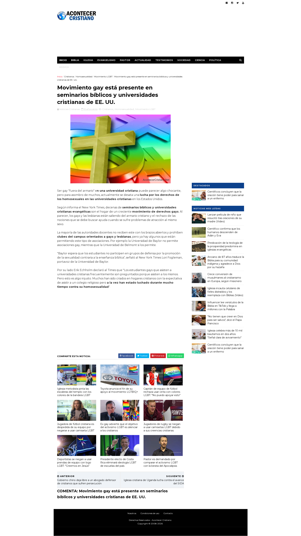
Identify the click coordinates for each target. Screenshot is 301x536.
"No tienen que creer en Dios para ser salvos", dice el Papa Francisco (225, 320)
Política (215, 60)
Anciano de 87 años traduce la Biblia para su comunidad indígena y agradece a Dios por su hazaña (225, 262)
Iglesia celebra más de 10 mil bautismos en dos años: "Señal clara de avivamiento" (224, 334)
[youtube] (243, 3)
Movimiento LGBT (103, 76)
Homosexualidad (84, 76)
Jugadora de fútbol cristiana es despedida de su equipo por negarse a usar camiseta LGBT (75, 427)
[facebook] (227, 3)
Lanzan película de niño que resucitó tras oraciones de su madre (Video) (224, 218)
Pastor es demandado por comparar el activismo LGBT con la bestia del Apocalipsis (161, 462)
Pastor (125, 60)
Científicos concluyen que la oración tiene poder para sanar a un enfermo (225, 195)
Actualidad (143, 60)
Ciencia (200, 60)
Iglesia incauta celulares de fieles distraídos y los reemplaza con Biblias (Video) (225, 292)
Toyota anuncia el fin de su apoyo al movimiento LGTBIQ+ (119, 390)
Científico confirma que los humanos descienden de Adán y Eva (223, 232)
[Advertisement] (180, 32)
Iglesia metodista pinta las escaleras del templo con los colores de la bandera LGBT (74, 392)
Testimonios (164, 60)
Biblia (75, 60)
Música (64, 67)
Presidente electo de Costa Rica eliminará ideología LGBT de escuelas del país (118, 462)
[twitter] (238, 3)
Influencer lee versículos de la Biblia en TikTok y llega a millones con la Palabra (225, 306)
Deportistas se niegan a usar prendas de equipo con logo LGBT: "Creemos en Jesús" (74, 462)
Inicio (63, 60)
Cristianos (69, 76)
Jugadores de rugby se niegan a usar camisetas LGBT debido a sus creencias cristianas (162, 427)
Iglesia (88, 60)
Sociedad (184, 60)
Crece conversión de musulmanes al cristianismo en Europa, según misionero (224, 278)
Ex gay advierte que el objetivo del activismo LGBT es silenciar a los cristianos (119, 427)
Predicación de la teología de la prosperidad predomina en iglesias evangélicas (225, 246)
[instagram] (232, 3)
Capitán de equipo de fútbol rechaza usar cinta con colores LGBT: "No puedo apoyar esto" (162, 392)
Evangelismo (106, 60)
